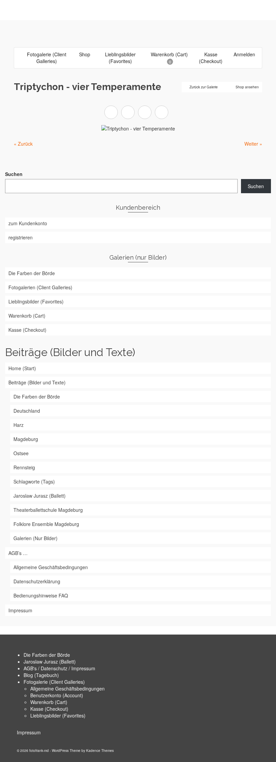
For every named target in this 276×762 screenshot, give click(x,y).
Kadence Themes (100, 750)
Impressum (29, 732)
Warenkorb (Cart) (48, 702)
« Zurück (23, 143)
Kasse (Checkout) (49, 708)
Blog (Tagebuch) (41, 675)
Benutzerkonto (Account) (56, 695)
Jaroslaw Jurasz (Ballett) (50, 661)
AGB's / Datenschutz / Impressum (59, 668)
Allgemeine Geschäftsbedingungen (67, 688)
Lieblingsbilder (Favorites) (57, 715)
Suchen (14, 174)
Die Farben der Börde (47, 654)
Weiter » (253, 143)
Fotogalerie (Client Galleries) (54, 681)
